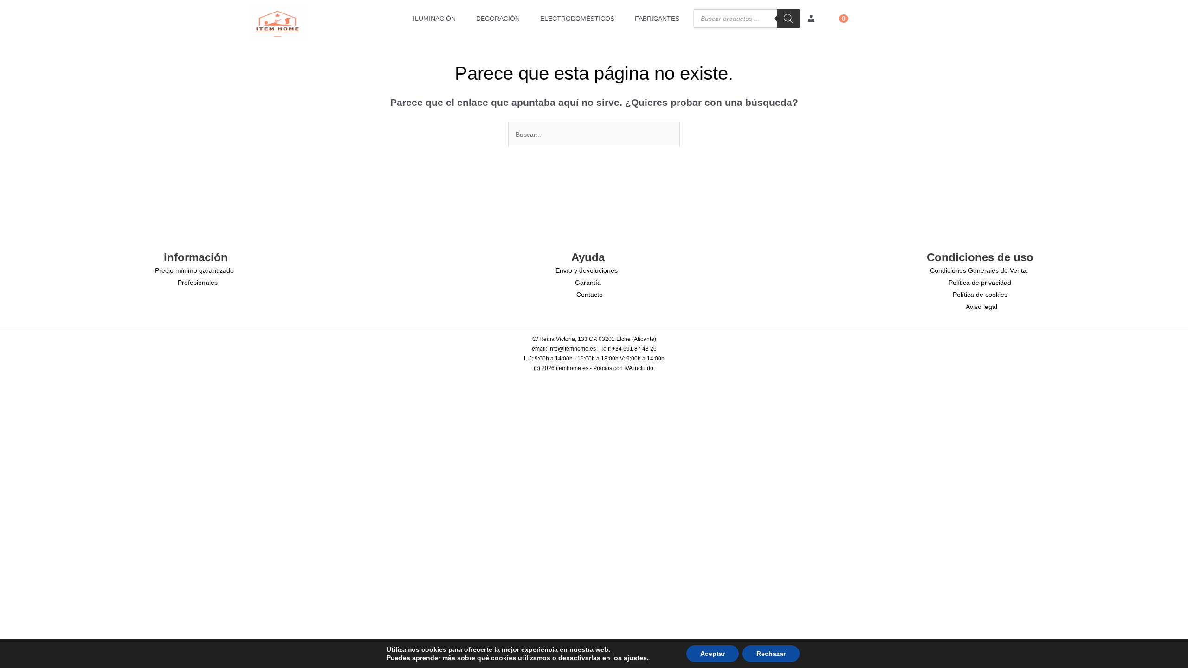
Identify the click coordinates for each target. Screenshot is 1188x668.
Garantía (588, 282)
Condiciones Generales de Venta (978, 270)
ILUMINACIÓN (434, 18)
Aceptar (712, 653)
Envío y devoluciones (586, 270)
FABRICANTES (657, 18)
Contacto (589, 294)
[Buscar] (788, 18)
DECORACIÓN (498, 18)
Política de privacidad (980, 282)
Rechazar (771, 653)
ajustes (635, 658)
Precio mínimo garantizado (194, 270)
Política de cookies (980, 294)
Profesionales (198, 282)
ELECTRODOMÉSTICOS (577, 18)
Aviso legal (981, 306)
